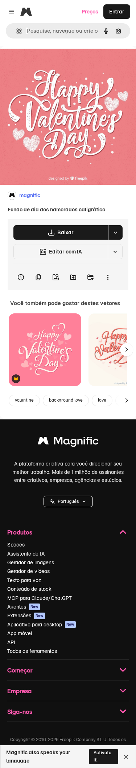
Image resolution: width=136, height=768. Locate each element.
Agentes (22, 607)
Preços (90, 11)
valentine (24, 400)
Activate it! (102, 756)
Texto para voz (24, 580)
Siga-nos (19, 711)
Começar (20, 670)
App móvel (19, 633)
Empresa (19, 691)
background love (66, 400)
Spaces (16, 544)
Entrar (116, 11)
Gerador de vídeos (28, 571)
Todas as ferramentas (32, 651)
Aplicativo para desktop (40, 624)
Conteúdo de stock (29, 589)
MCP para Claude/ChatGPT (39, 598)
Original (46, 62)
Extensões (25, 615)
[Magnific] (68, 442)
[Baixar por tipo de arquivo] (115, 232)
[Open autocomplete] (16, 31)
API (11, 642)
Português (68, 501)
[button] (68, 501)
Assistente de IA (26, 553)
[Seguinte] (126, 349)
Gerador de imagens (30, 562)
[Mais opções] (107, 277)
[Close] (126, 756)
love (102, 400)
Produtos (19, 532)
